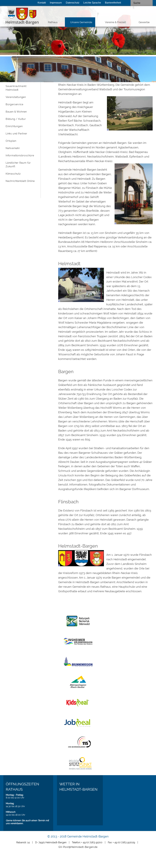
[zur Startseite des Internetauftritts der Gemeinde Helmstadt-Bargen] (18, 17)
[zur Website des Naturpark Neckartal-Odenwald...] (78, 621)
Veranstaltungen (16, 97)
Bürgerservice (14, 104)
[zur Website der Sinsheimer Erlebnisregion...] (78, 642)
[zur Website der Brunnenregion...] (78, 662)
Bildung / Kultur (16, 119)
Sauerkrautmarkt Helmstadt (16, 88)
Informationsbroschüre (20, 155)
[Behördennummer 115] (78, 750)
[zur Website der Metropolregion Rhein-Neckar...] (78, 682)
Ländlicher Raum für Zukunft (18, 164)
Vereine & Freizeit (115, 22)
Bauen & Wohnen (16, 111)
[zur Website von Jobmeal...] (78, 723)
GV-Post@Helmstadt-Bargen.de (78, 847)
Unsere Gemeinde (81, 22)
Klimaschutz (13, 173)
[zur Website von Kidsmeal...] (78, 703)
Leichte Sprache (92, 2)
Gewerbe (144, 22)
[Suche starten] (150, 3)
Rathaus (53, 22)
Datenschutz (72, 2)
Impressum (56, 2)
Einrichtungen (14, 126)
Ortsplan (11, 140)
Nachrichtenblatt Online (20, 181)
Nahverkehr (13, 148)
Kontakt (42, 2)
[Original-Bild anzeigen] (130, 129)
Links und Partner (16, 133)
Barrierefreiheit (113, 2)
